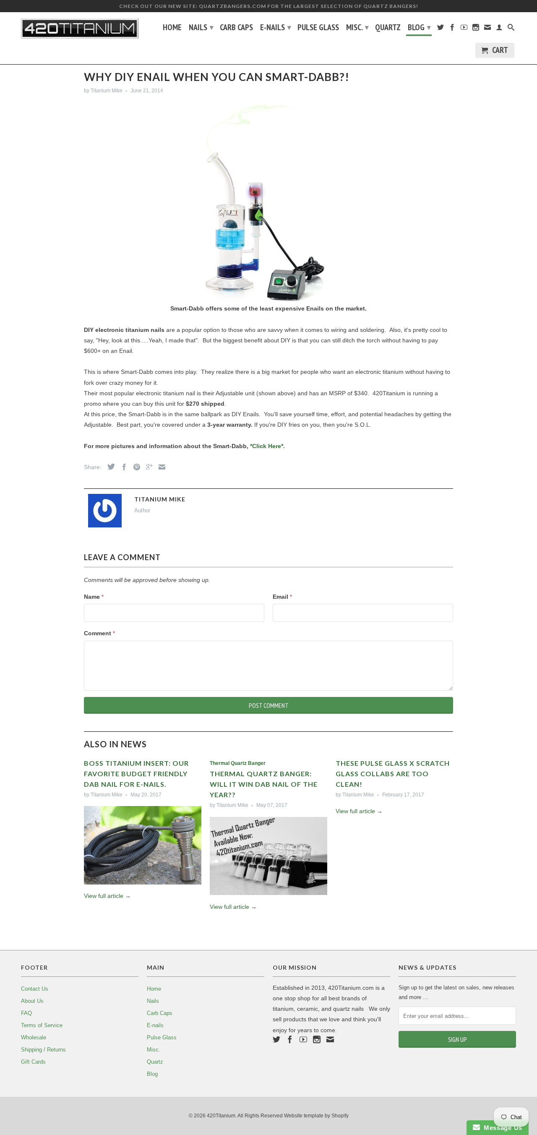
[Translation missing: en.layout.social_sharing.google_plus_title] (147, 467)
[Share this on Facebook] (122, 467)
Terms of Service (42, 1025)
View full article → (107, 895)
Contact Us (34, 989)
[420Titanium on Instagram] (475, 29)
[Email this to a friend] (159, 467)
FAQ (26, 1013)
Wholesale (33, 1037)
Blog (419, 27)
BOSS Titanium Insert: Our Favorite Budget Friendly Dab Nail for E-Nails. (136, 773)
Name (94, 596)
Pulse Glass (318, 28)
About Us (32, 1001)
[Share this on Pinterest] (134, 467)
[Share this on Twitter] (109, 466)
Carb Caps (236, 28)
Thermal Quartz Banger (238, 763)
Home (172, 28)
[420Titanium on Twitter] (440, 29)
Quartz (388, 28)
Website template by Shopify (316, 1116)
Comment (99, 633)
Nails (201, 27)
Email (282, 596)
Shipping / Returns (43, 1049)
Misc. (357, 27)
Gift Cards (33, 1062)
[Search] (511, 29)
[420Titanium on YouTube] (464, 29)
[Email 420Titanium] (487, 29)
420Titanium (221, 1116)
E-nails (275, 27)
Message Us (501, 1127)
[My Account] (499, 29)
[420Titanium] (79, 28)
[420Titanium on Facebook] (452, 29)
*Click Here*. (267, 446)
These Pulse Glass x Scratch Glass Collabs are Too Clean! (393, 773)
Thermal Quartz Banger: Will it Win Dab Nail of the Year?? (264, 784)
